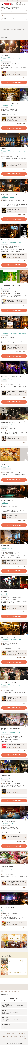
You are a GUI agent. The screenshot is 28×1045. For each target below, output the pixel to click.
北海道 (17, 993)
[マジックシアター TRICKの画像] (14, 898)
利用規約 (9, 1033)
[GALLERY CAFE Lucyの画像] (14, 491)
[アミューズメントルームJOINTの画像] (14, 673)
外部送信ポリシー (6, 1036)
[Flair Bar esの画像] (14, 582)
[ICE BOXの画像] (14, 140)
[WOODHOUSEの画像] (14, 46)
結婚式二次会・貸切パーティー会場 (8, 993)
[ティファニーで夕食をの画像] (14, 231)
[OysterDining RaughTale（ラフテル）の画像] (14, 413)
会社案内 (4, 1033)
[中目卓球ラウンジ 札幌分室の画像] (14, 812)
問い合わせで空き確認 (15, 479)
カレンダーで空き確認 (15, 82)
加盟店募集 (22, 1036)
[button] (14, 1005)
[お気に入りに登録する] (25, 53)
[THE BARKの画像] (14, 322)
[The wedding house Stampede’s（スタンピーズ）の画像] (14, 719)
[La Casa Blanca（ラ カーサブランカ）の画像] (14, 276)
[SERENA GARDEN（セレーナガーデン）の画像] (14, 94)
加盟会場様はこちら (15, 1036)
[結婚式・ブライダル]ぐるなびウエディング (9, 991)
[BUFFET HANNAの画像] (14, 537)
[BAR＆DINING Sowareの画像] (14, 858)
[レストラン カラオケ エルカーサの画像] (14, 628)
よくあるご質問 (23, 1038)
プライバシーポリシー (21, 1033)
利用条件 (13, 1033)
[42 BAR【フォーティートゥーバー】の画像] (14, 185)
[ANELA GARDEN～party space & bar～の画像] (14, 368)
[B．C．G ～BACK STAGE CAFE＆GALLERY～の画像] (14, 454)
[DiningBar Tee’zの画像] (14, 766)
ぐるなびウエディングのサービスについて (10, 1038)
